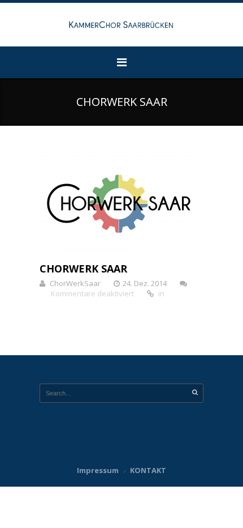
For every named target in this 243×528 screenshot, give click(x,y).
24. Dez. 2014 (145, 283)
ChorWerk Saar (83, 268)
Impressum (98, 470)
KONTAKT (148, 470)
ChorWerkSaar (75, 283)
